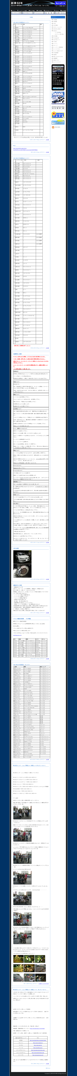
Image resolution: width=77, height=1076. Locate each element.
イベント (55, 43)
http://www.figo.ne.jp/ (37, 1047)
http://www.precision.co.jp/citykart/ (37, 1028)
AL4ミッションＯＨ (58, 27)
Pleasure (57, 10)
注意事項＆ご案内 (17, 354)
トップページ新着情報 (58, 47)
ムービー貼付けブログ (58, 50)
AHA (55, 23)
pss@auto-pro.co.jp (17, 635)
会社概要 (64, 10)
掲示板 (55, 54)
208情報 (40, 10)
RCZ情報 (33, 10)
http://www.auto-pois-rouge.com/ (38, 1050)
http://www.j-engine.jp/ (38, 1042)
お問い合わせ (60, 13)
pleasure (55, 30)
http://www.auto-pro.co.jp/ (38, 1055)
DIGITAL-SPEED (57, 29)
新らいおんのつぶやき (58, 56)
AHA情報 (56, 25)
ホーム (13, 10)
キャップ (55, 45)
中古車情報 (56, 52)
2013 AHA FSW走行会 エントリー (21, 22)
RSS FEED (57, 127)
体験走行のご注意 (17, 585)
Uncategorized (56, 37)
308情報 (55, 21)
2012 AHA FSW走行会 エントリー (21, 158)
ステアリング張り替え (59, 34)
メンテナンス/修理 (23, 10)
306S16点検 (16, 548)
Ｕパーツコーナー (57, 62)
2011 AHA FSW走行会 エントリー (21, 664)
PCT (14, 145)
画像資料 (55, 58)
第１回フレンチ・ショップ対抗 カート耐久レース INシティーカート (29, 765)
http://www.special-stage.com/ (38, 1052)
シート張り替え (58, 32)
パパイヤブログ (45, 983)
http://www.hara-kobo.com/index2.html (38, 1040)
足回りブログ (56, 60)
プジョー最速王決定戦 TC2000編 (22, 618)
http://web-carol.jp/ (38, 1045)
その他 (47, 139)
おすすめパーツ (48, 10)
